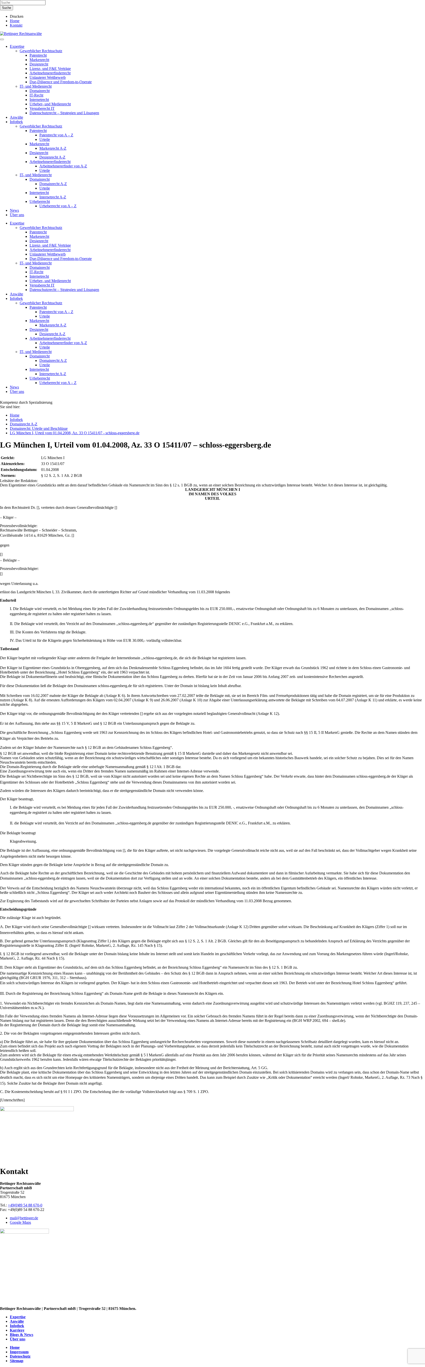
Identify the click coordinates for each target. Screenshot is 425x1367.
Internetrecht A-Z (52, 197)
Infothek (16, 122)
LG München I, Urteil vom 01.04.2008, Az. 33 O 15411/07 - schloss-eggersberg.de (74, 433)
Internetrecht (39, 99)
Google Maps (20, 1222)
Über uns (17, 215)
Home (14, 21)
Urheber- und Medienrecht (50, 104)
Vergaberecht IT (42, 108)
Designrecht (39, 64)
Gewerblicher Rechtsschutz (41, 51)
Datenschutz (20, 1356)
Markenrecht (39, 60)
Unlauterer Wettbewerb (48, 77)
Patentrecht (38, 55)
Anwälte (16, 117)
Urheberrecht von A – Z (57, 206)
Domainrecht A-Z (53, 184)
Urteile (44, 139)
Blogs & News (21, 1335)
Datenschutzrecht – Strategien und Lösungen (64, 113)
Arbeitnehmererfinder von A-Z (63, 166)
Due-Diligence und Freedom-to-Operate (61, 82)
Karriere (17, 1330)
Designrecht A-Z (52, 157)
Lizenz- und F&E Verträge (50, 68)
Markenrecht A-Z (52, 148)
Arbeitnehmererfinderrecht (50, 73)
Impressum (19, 1352)
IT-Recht (36, 95)
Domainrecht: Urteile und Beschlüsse (39, 428)
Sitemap (16, 1361)
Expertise (17, 46)
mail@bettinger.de (24, 1218)
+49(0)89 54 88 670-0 (25, 1205)
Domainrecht (40, 91)
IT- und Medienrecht (36, 86)
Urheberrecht (40, 201)
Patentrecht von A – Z (56, 135)
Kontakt (16, 25)
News (14, 210)
